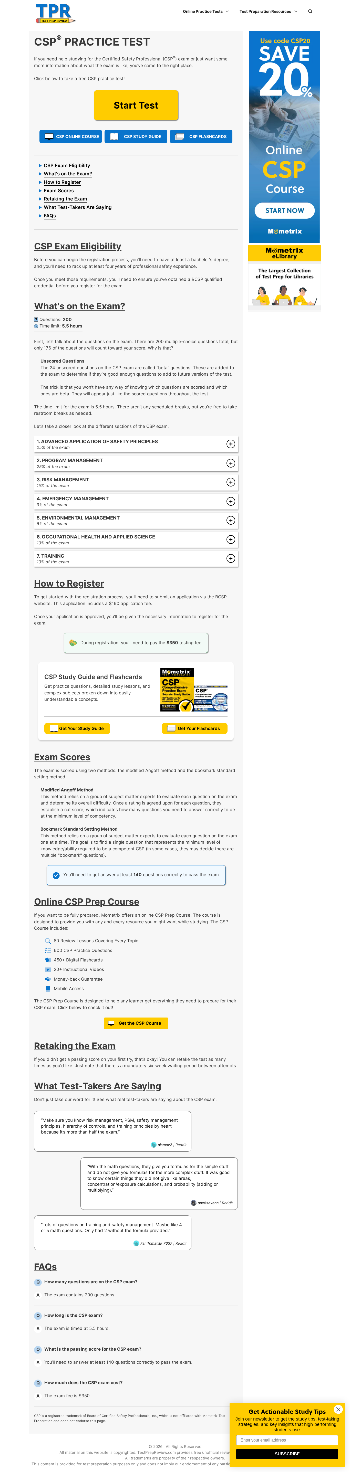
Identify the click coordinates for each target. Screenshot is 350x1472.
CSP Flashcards (208, 136)
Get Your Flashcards (199, 728)
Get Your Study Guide (81, 728)
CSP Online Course (77, 136)
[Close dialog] (338, 1409)
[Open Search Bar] (310, 11)
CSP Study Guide (142, 136)
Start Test (136, 105)
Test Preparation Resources (265, 11)
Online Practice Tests (203, 11)
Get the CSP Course (140, 1023)
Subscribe (287, 1454)
